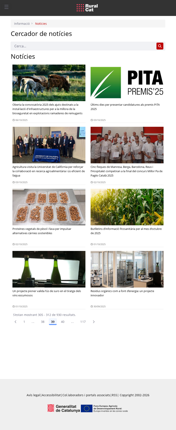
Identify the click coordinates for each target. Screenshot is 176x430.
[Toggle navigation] (6, 6)
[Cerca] (159, 46)
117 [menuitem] (83, 322)
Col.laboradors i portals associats (86, 395)
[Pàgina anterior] (15, 321)
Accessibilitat (51, 395)
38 (43, 322)
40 (63, 322)
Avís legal (33, 395)
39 (53, 322)
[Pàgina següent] (94, 321)
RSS (114, 395)
